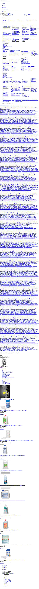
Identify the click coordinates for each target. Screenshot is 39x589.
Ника (2, 358)
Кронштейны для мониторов (27, 168)
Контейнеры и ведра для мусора (22, 222)
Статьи (5, 583)
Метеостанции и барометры (20, 259)
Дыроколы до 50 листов (27, 166)
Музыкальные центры (21, 179)
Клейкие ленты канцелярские (22, 212)
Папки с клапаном (6, 82)
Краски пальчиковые (6, 234)
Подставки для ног (14, 303)
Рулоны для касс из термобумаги (9, 311)
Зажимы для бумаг (25, 39)
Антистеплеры (5, 38)
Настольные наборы (15, 31)
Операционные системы (7, 157)
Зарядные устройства (7, 139)
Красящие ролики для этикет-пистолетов (23, 165)
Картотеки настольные (6, 110)
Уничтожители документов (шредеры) (10, 266)
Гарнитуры (28, 145)
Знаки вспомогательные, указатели (15, 173)
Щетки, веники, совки (8, 349)
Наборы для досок (24, 273)
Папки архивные (14, 79)
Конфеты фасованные (25, 162)
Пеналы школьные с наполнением (9, 209)
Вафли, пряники (22, 126)
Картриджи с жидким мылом (10, 202)
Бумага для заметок (24, 51)
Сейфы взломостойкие (27, 318)
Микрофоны (9, 176)
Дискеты (17, 131)
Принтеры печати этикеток (29, 223)
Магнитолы (32, 171)
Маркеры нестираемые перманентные (24, 254)
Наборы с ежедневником (30, 280)
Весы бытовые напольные (11, 127)
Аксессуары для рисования (8, 114)
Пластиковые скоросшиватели (5, 94)
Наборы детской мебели (23, 272)
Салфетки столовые (29, 237)
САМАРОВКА (4, 362)
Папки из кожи (20, 293)
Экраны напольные (22, 280)
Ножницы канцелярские (16, 285)
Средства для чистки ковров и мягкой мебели (22, 324)
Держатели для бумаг (26, 130)
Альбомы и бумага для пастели (16, 118)
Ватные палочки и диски (8, 137)
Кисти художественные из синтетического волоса (23, 209)
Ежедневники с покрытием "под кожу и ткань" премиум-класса (14, 136)
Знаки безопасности (32, 139)
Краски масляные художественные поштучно (24, 233)
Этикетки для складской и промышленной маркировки (14, 53)
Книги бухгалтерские (15, 156)
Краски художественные (12, 165)
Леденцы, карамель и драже (17, 244)
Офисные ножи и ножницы (33, 33)
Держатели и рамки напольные (27, 154)
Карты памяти (13, 205)
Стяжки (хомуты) (12, 332)
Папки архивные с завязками (16, 82)
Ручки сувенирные (8, 314)
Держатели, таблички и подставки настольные (18, 155)
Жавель (3, 365)
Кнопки (13, 216)
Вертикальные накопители (24, 28)
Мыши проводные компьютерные (27, 181)
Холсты (9, 270)
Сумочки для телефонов (7, 254)
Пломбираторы (6, 301)
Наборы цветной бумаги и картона (20, 282)
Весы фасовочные (28, 141)
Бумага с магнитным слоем (29, 125)
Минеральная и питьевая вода (11, 177)
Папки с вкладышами (24, 206)
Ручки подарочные (18, 235)
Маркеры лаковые (14, 254)
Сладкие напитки (28, 320)
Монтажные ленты (15, 29)
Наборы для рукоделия (17, 276)
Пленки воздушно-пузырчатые (20, 299)
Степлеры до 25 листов (7, 39)
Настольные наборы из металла (16, 284)
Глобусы (9, 129)
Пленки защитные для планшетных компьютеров (26, 213)
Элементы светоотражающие (9, 282)
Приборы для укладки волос (12, 222)
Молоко (19, 178)
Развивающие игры (12, 228)
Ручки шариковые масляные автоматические (19, 314)
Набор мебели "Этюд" (5, 184)
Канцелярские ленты (15, 28)
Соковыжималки (21, 242)
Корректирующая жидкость (33, 27)
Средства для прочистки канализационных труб (27, 323)
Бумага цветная (12, 126)
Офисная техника (18, 100)
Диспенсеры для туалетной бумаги (25, 160)
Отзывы (5, 585)
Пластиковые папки (25, 85)
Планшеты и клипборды (25, 298)
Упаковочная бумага (17, 338)
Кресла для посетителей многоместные (19, 237)
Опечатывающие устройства (8, 287)
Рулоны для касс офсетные (20, 311)
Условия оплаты (7, 579)
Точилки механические (31, 335)
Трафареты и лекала (19, 336)
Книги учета (33, 55)
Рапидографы (12, 309)
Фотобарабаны (8, 342)
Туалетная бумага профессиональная (9, 337)
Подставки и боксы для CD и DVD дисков (11, 304)
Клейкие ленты (14, 25)
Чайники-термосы (12, 271)
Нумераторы (23, 285)
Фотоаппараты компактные (16, 342)
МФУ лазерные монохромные (13, 265)
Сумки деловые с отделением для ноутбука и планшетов (21, 252)
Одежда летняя (17, 198)
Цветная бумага (14, 270)
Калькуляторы (32, 117)
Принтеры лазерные (7, 223)
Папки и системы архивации (7, 77)
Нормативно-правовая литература (25, 193)
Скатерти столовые (11, 320)
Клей (13, 38)
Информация (4, 567)
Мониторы (4, 179)
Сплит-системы (12, 243)
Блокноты (27, 123)
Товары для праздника (11, 263)
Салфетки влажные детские (8, 317)
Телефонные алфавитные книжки (21, 257)
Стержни (22, 68)
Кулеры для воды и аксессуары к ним (16, 169)
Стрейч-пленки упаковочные (12, 330)
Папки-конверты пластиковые (17, 207)
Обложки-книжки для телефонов (20, 196)
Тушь (24, 337)
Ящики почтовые (10, 350)
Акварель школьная (27, 113)
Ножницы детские (33, 34)
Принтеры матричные (14, 223)
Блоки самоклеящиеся (11, 123)
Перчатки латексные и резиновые (23, 297)
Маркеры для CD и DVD (10, 251)
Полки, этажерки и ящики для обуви (22, 219)
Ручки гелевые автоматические (11, 312)
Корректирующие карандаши (33, 30)
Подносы (25, 302)
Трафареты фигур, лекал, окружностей (32, 69)
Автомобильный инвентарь (15, 110)
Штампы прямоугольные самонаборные (24, 347)
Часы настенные (31, 271)
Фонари (20, 268)
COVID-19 (4, 18)
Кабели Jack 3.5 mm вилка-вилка (26, 182)
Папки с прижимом (13, 295)
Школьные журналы (22, 278)
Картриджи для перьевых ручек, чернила (12, 199)
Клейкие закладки (24, 54)
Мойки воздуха (7, 178)
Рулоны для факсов (13, 233)
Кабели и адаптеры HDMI (21, 143)
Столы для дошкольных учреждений (28, 329)
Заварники (10, 170)
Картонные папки (6, 79)
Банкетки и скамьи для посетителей (13, 125)
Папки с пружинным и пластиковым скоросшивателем (25, 295)
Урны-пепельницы (19, 339)
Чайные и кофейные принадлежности (22, 271)
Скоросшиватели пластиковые (22, 241)
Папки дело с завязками (7, 81)
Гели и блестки (21, 147)
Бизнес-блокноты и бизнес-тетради (10, 121)
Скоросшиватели (5, 92)
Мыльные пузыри (5, 268)
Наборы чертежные (29, 282)
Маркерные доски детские (17, 250)
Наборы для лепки (7, 274)
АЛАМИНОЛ (4, 359)
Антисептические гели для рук (20, 123)
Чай (13, 211)
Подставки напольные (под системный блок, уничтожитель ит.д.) (18, 218)
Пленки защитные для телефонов (13, 214)
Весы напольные (26, 139)
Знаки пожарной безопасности (28, 174)
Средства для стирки (7, 245)
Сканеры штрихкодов (28, 240)
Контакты (4, 11)
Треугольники (33, 336)
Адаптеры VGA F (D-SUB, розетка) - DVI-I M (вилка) (12, 112)
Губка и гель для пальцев (13, 152)
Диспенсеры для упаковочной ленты (10, 161)
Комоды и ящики (10, 159)
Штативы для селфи (10, 348)
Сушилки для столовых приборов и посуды (18, 333)
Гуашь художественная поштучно (9, 151)
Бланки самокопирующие (34, 53)
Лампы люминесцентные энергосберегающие (20, 170)
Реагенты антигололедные (8, 310)
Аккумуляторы (24, 112)
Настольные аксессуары (7, 42)
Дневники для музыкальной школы (12, 133)
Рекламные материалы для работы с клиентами (15, 231)
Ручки (12, 66)
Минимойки (26, 177)
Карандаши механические (5, 73)
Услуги (5, 582)
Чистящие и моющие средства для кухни (17, 344)
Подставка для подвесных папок (34, 91)
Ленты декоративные (15, 245)
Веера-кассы (15, 138)
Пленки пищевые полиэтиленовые (11, 300)
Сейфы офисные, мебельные (24, 319)
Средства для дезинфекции (19, 243)
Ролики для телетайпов (5, 56)
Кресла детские (20, 166)
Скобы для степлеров (25, 31)
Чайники (7, 271)
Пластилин (31, 298)
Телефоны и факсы (19, 194)
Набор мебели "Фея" (20, 183)
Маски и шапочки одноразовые (10, 256)
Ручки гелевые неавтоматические (22, 312)
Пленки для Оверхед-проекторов (11, 213)
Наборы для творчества (9, 190)
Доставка (4, 7)
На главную (4, 565)
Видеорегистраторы (13, 128)
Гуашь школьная (31, 151)
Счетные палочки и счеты (30, 333)
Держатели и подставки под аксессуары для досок (13, 154)
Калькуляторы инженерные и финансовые (18, 146)
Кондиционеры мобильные (21, 161)
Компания (4, 566)
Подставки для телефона (10, 217)
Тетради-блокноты (29, 262)
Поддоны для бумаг (24, 215)
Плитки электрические (23, 214)
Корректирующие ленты (8, 226)
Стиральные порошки (8, 328)
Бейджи (16, 126)
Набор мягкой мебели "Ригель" (9, 189)
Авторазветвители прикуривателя (26, 110)
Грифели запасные (27, 150)
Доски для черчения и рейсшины (9, 164)
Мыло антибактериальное (11, 20)
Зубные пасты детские (20, 177)
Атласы (4, 61)
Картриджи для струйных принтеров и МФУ (24, 200)
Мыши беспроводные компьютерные (8, 181)
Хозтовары (6, 106)
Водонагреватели (5, 129)
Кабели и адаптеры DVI (13, 143)
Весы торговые (7, 141)
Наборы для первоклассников (28, 274)
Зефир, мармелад (20, 139)
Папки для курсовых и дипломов (12, 292)
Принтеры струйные (8, 224)
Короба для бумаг (25, 26)
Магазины (6, 577)
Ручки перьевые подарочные (14, 313)
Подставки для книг (7, 303)
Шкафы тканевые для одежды (14, 278)
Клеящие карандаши (15, 39)
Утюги (23, 339)
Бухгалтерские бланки (34, 54)
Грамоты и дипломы (29, 129)
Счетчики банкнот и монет (13, 255)
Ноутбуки (32, 193)
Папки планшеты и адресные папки (25, 80)
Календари (24, 145)
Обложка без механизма (7, 96)
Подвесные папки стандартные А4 (34, 89)
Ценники (18, 270)
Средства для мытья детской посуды (10, 322)
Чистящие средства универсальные (27, 275)
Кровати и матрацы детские (12, 238)
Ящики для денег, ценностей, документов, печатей (26, 349)
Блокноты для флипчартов (21, 129)
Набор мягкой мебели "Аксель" (22, 186)
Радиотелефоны (6, 228)
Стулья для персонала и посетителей (23, 330)
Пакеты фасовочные (14, 290)
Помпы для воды (13, 305)
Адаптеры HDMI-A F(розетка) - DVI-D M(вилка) (22, 111)
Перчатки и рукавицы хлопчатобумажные (10, 297)
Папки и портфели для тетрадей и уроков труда (24, 203)
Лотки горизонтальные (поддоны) (20, 247)
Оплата (3, 5)
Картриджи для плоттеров (28, 199)
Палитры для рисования (22, 290)
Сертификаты (6, 586)
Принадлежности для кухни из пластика (12, 306)
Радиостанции (28, 227)
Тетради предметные (15, 262)
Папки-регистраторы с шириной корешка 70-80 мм (16, 87)
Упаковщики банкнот (12, 339)
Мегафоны (7, 173)
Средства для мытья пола (8, 244)
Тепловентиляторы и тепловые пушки (12, 258)
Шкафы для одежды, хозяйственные (11, 346)
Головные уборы (14, 129)
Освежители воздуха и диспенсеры (11, 200)
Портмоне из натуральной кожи (21, 305)
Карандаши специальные (14, 193)
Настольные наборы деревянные (15, 34)
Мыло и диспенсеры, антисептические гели (20, 180)
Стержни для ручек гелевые (19, 327)
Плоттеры (5, 215)
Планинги (7, 211)
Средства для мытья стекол (27, 244)
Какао (22, 145)
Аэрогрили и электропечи (26, 119)
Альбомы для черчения (9, 122)
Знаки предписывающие (7, 175)
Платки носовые (12, 299)
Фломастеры (10, 268)
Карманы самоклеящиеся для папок (17, 150)
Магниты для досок (8, 249)
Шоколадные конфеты (10, 347)
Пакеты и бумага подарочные (18, 289)
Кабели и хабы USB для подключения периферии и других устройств (16, 144)
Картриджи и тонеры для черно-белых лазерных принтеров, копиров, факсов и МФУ (18, 201)
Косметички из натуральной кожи (20, 227)
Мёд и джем (29, 257)
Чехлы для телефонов (31, 272)
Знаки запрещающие (6, 174)
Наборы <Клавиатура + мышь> (20, 189)
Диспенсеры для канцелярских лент (15, 27)
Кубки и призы (6, 240)
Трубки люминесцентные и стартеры (10, 264)
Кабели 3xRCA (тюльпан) (8, 180)
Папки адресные (21, 291)
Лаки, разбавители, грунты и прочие (10, 241)
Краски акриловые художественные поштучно (11, 232)
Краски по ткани (12, 235)
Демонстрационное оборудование (8, 100)
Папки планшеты (25, 82)
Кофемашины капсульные (28, 230)
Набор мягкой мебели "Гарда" (24, 187)
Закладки (17, 171)
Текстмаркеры (9, 257)
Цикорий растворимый (24, 270)
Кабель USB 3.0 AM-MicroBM (18, 190)
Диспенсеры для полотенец (18, 159)
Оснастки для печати (6, 27)
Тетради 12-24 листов (29, 259)
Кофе (20, 163)
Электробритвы (15, 349)
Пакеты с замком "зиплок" (28, 289)
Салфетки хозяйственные (10, 318)
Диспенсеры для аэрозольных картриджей (25, 157)
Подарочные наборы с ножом (24, 301)
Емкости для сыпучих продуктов (28, 169)
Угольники (30, 70)
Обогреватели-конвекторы (16, 197)
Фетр (16, 340)
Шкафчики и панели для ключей (17, 345)
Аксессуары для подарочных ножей (22, 116)
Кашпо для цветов (25, 207)
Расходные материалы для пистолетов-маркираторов (15, 230)
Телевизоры (14, 257)
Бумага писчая (21, 125)
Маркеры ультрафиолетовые (22, 255)
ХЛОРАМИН (4, 364)
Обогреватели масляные (7, 197)
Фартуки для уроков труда (11, 340)
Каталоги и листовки (31, 206)
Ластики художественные (28, 243)
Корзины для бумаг (21, 223)
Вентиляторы (31, 126)
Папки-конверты (33, 78)
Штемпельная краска (17, 348)
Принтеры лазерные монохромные (25, 306)
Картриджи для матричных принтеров (21, 151)
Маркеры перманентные (5, 68)
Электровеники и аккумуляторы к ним (19, 281)
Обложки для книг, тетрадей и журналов (22, 286)
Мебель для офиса (35, 100)
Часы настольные (16, 272)
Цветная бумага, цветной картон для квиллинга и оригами (21, 343)
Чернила (22, 70)
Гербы (6, 148)
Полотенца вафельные (7, 305)
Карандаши (5, 71)
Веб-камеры (27, 126)
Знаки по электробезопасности (18, 174)
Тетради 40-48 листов (9, 260)
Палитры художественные (30, 290)
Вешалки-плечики (7, 128)
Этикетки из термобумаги (20, 283)
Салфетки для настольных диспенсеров (20, 317)
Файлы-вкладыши (25, 96)
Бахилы (8, 126)
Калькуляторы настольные (13, 147)
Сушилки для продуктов (6, 333)
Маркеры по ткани (5, 255)
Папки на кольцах (8, 205)
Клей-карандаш (14, 212)
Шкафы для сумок (20, 346)
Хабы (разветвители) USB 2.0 (26, 342)
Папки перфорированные (27, 293)
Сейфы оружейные (16, 319)
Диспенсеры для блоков (7, 158)
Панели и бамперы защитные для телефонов (23, 202)
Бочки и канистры (9, 130)
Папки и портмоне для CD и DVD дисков (11, 293)
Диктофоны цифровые (12, 131)
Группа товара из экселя (31, 107)
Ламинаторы (6, 170)
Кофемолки (5, 231)
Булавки (23, 41)
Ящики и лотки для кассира (6, 284)
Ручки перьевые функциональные (24, 313)
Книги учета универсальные (24, 156)
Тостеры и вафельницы (26, 263)
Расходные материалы (15, 175)
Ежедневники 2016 (18, 106)
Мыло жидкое (19, 266)
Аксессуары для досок (7, 113)
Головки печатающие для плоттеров (23, 148)
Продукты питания (6, 101)
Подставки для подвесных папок (23, 303)
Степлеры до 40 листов (15, 326)
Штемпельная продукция (7, 26)
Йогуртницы (18, 142)
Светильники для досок (21, 238)
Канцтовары (4, 23)
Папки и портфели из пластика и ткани (11, 204)
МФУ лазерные (31, 179)
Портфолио (3, 306)
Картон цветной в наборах (9, 196)
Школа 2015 (24, 106)
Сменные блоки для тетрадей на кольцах (12, 321)
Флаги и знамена (32, 340)
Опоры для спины (16, 287)
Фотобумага (11, 269)
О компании (6, 574)
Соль (4, 243)
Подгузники (21, 302)
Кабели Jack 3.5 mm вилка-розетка (11, 183)
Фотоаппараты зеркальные (13, 341)
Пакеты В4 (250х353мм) (14, 62)
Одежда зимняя (8, 198)
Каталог (1, 367)
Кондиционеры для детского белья (8, 221)
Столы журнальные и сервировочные (28, 250)
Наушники (16, 192)
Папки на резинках (6, 80)
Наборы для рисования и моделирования (14, 275)
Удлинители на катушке (7, 338)
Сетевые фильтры (32, 239)
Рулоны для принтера (23, 232)
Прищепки (13, 307)
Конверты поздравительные (14, 160)
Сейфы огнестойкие (9, 319)
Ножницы (8, 193)
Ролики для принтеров (5, 54)
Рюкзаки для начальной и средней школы (28, 236)
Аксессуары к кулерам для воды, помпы (14, 120)
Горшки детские (7, 149)
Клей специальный (15, 41)
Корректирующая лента (34, 28)
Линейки (5, 246)
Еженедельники (15, 137)
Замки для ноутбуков (30, 138)
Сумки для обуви (12, 253)
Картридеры (13, 198)
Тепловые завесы (22, 258)
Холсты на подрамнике (7, 343)
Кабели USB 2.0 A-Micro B (13, 184)
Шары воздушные (10, 276)
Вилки (29, 144)
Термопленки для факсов (8, 259)
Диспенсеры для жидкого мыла (19, 158)
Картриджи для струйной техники (23, 152)
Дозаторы (4, 20)
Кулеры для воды (18, 240)
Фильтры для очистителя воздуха (23, 340)
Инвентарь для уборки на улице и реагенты (11, 140)
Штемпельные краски (6, 28)
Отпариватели (25, 288)
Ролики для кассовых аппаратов (5, 52)
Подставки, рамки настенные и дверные (26, 304)
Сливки (12, 242)
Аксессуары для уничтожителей (19, 114)
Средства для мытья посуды (21, 322)
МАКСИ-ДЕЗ (4, 361)
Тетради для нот (11, 261)
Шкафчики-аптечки (26, 345)
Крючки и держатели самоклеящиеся (23, 239)
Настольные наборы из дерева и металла (16, 33)
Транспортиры (13, 336)
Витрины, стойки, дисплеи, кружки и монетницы (12, 145)
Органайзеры (21, 199)
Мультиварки (27, 179)
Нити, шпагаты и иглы (22, 192)
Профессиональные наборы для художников (10, 308)
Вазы (18, 126)
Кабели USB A (14, 186)
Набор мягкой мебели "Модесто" (20, 188)
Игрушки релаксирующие (25, 178)
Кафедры (10, 207)
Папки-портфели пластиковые (5, 88)
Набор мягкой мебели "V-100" (6, 185)
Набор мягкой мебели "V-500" (25, 185)
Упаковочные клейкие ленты (26, 338)
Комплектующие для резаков (28, 159)
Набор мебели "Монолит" (16, 182)
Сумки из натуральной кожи (19, 332)
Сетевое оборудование (8, 182)
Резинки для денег (16, 310)
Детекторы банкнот (8, 156)
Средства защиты (4, 22)
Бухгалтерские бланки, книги (33, 51)
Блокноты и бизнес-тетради (5, 60)
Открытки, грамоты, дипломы (6, 63)
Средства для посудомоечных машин (12, 323)
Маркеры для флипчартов (19, 253)
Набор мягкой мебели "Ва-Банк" (8, 187)
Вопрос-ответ (6, 584)
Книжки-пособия (18, 215)
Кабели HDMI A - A (18, 181)
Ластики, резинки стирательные (24, 171)
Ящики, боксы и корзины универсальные (20, 350)
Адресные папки (25, 81)
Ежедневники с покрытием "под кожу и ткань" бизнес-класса (22, 135)
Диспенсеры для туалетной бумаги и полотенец (23, 132)
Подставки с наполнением (5, 45)
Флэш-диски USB (16, 268)
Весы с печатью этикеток (23, 140)
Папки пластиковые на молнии (17, 294)
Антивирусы (19, 119)
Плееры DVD (9, 212)
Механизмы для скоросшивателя (5, 95)
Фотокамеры (16, 269)
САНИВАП (4, 363)
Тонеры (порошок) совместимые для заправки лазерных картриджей (15, 335)
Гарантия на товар (7, 581)
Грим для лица (8, 150)
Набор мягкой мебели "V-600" (6, 186)
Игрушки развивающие (14, 178)
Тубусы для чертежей (19, 337)
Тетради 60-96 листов (28, 260)
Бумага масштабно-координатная (9, 132)
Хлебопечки (20, 269)
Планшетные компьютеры (18, 211)
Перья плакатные (32, 297)
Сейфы (5, 239)
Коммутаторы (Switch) (29, 158)
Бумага (3, 48)
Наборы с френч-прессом (8, 281)
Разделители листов (25, 90)
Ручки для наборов (31, 312)
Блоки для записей (30, 122)
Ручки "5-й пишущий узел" (29, 311)
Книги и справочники (11, 215)
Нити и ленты (24, 284)
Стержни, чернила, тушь (16, 249)
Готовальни (28, 149)
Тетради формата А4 (22, 262)
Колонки (12, 158)
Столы (6, 192)
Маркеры (4, 66)
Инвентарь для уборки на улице (11, 179)
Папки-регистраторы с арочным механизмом (15, 85)
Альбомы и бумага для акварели (9, 117)
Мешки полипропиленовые (19, 261)
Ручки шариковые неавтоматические (9, 236)
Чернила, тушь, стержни (24, 67)
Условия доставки (7, 580)
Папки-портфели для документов (6, 87)
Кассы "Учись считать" (32, 205)
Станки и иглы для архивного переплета (18, 325)
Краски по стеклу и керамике (20, 234)
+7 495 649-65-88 (8, 13)
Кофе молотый (18, 228)
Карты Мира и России (22, 204)
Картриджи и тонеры (11, 106)
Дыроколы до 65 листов (7, 33)
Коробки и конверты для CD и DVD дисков (19, 224)
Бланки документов (19, 127)
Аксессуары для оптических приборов (24, 115)
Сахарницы (21, 318)
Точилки (4, 74)
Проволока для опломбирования (20, 307)
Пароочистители (20, 208)
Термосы (13, 259)
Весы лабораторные (14, 139)
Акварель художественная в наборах (17, 113)
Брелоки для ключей (16, 130)
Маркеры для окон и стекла (25, 251)
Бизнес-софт (28, 121)
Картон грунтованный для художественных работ (12, 195)
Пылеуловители (5, 227)
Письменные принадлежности (7, 65)
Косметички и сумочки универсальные (13, 163)
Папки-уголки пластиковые (33, 81)
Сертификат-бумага (13, 239)
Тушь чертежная (24, 69)
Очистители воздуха (31, 288)
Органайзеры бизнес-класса (24, 287)
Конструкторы (31, 221)
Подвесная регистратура (33, 85)
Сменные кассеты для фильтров (24, 321)
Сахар (6, 238)
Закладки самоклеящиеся (22, 138)
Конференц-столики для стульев (8, 162)
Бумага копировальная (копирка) (24, 131)
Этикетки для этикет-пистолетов (10, 283)
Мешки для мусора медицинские (19, 260)
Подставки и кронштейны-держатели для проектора (23, 217)
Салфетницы (16, 318)
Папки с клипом (7, 295)
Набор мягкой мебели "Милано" (8, 188)
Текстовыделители (6, 70)
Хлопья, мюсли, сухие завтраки (27, 269)
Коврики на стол (5, 43)
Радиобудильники (11, 227)
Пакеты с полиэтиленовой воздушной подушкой (14, 61)
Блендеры (25, 122)
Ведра (6, 138)
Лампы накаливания (31, 170)
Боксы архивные (14, 80)
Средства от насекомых (10, 247)
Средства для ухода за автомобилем (25, 245)
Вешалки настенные (24, 142)
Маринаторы (33, 249)
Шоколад (9, 279)
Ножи (28, 284)
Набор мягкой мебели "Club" (23, 184)
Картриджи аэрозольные (24, 198)
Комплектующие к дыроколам (11, 219)
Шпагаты (15, 347)
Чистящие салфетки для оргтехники (17, 274)
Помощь (5, 578)
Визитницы (19, 128)
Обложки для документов (10, 286)
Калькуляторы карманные (30, 146)
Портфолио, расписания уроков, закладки (21, 221)
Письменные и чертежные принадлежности (10, 166)
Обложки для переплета (12, 194)
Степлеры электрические (23, 326)
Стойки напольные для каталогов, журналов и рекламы (12, 329)
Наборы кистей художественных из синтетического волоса (21, 279)
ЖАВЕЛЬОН (4, 360)
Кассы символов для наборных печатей (13, 206)
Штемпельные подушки (25, 348)
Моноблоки (19, 264)
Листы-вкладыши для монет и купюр (25, 246)
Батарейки (5, 120)
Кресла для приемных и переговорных (19, 167)
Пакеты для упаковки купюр (8, 289)
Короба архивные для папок (16, 81)
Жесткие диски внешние (22, 137)
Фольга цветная (6, 341)
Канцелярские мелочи (25, 38)
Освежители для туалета (7, 288)
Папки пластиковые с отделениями (28, 294)
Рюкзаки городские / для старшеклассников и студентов (14, 316)
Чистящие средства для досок (29, 344)
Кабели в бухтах (16, 187)
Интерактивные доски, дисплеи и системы (17, 141)
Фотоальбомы (7, 269)
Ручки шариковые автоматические (27, 235)
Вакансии (6, 576)
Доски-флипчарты (28, 164)
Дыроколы (4, 32)
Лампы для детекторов (7, 242)
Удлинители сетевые (21, 265)
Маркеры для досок (6, 69)
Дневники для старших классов (24, 133)
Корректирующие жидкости (22, 225)
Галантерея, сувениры (18, 101)
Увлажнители (5, 265)
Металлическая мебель (27, 147)
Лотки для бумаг (33, 39)
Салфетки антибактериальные (20, 20)
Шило (11, 345)
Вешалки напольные (12, 142)
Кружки (8, 239)
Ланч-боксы (7, 243)
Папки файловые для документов (26, 95)
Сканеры (22, 240)
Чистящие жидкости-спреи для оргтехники (13, 273)
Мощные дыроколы (6, 34)
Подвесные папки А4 (15, 302)
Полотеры (26, 220)
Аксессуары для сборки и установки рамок (22, 117)
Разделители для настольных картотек (28, 308)
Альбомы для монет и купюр (21, 121)
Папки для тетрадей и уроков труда (24, 292)
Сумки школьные (27, 253)
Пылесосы (14, 226)
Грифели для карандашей (5, 76)
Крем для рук (18, 236)
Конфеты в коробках (17, 162)
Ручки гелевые (12, 234)
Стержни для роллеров (10, 327)
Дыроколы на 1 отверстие (8, 167)
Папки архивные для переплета (29, 291)
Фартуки (4, 340)
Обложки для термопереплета (28, 194)
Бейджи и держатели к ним (26, 120)
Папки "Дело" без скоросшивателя (12, 291)
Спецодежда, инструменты (27, 100)
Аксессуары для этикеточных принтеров (10, 119)
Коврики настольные (14, 157)
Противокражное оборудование (11, 225)
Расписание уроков (18, 309)
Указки (12, 338)
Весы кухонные (25, 127)
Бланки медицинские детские (18, 122)
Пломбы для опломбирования (14, 301)
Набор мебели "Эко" (27, 183)
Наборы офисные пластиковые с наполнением (11, 280)
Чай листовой (30, 270)
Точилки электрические (7, 336)
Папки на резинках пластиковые (22, 205)
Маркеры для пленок (7, 252)
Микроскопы (9, 262)
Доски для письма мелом (25, 163)
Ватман (26, 136)
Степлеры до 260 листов (6, 326)
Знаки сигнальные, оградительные (17, 176)
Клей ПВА (14, 40)
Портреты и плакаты (31, 305)
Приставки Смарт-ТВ (7, 307)
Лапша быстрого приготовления (9, 171)
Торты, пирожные (18, 263)
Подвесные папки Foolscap (7, 302)
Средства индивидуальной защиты (13, 246)
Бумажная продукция (4, 58)
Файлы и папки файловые (25, 93)
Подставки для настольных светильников (22, 216)
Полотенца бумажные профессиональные (17, 220)
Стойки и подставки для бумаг (26, 249)
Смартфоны (16, 242)
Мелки (11, 174)
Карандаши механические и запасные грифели (18, 149)
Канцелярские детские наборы (12, 148)
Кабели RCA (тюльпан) (32, 142)
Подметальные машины (8, 216)
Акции (3, 3)
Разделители (20, 308)
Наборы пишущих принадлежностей (14, 68)
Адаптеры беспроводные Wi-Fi (8, 111)
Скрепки (23, 40)
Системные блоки (12, 240)
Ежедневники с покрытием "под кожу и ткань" (14, 168)
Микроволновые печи (27, 261)
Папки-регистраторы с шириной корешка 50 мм (15, 89)
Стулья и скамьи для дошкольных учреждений (18, 331)
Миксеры (25, 176)
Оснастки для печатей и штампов (17, 288)
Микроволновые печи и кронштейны (25, 175)
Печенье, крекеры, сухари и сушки (14, 298)
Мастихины (5, 257)
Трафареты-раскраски (27, 336)
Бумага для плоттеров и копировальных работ (25, 62)
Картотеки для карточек (15, 95)
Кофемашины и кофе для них (20, 164)
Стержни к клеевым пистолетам (17, 328)
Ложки (4, 247)
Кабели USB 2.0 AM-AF (16, 185)
